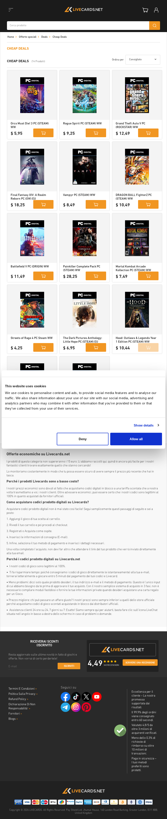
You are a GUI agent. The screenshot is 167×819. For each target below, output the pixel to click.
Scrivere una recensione (140, 663)
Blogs (13, 719)
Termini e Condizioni (22, 688)
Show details (144, 425)
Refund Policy (18, 699)
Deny (83, 439)
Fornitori (15, 713)
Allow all (136, 439)
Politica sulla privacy (23, 694)
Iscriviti (69, 666)
